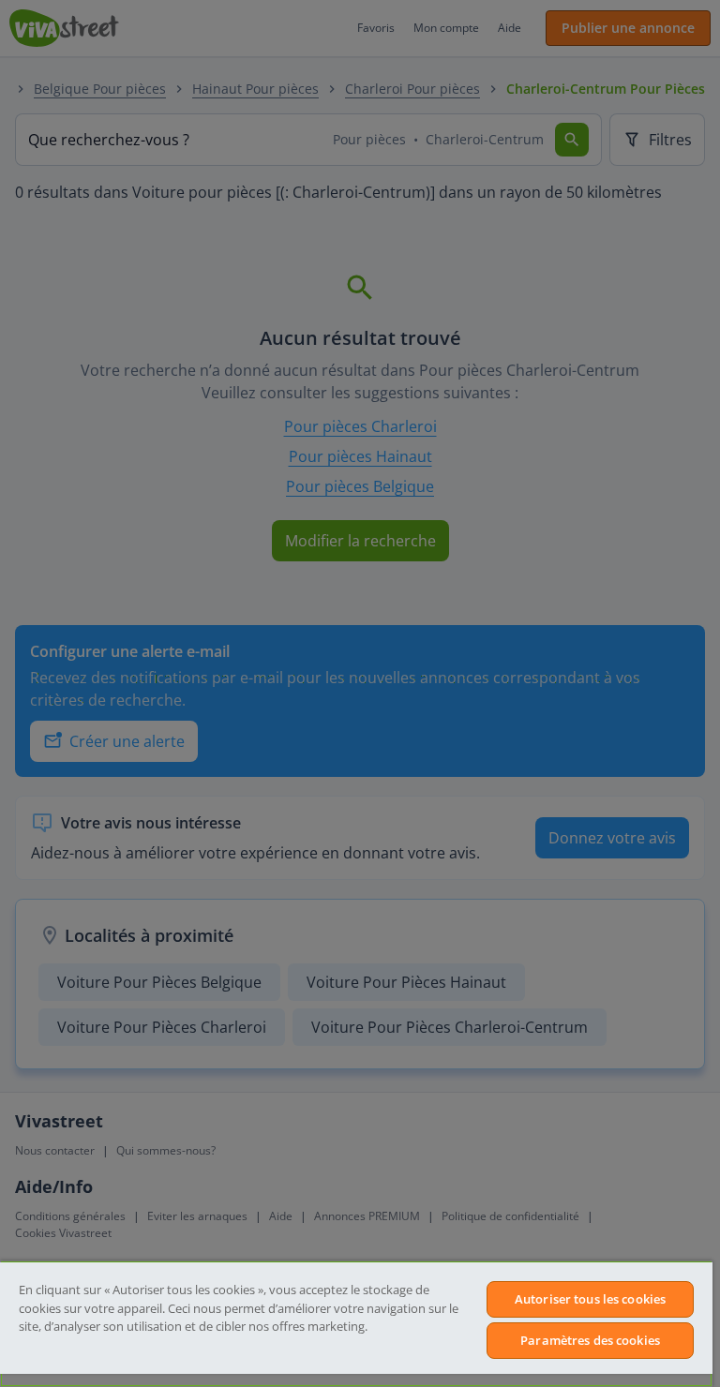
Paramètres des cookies (590, 1340)
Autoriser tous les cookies (590, 1298)
